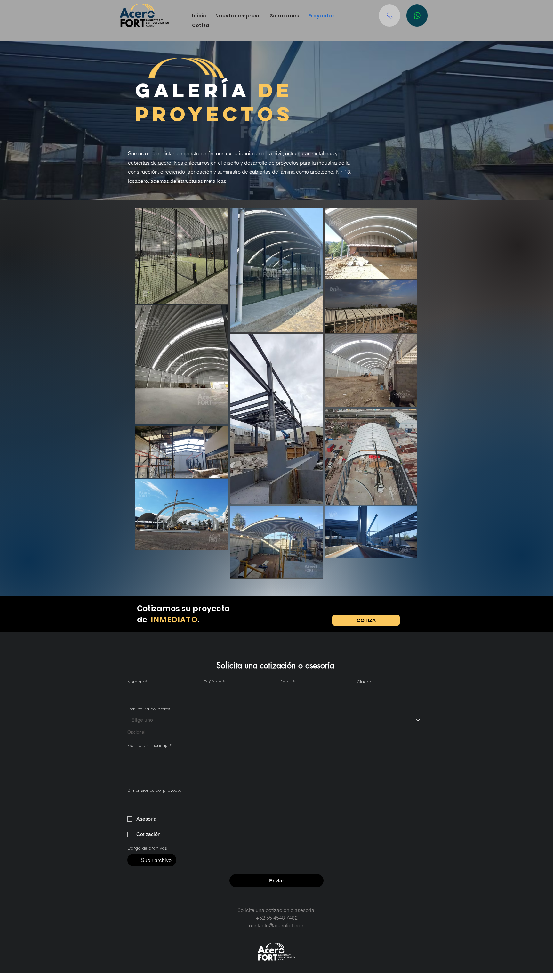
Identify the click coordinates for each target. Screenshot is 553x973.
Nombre (137, 682)
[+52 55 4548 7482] (389, 15)
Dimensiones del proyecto (154, 790)
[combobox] (276, 720)
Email (287, 682)
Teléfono (214, 682)
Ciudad (365, 682)
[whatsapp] (417, 15)
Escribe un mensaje (149, 745)
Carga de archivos (147, 848)
